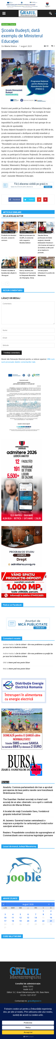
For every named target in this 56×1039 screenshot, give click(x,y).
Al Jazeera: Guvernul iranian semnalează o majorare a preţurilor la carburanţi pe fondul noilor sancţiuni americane (28, 823)
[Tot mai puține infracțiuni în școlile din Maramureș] (46, 262)
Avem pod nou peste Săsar (19, 662)
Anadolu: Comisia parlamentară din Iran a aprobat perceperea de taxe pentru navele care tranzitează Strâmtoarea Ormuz (28, 790)
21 (36, 921)
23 (51, 921)
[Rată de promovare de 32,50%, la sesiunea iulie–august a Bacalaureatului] (28, 227)
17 (5, 921)
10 (5, 917)
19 (20, 921)
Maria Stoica (10, 46)
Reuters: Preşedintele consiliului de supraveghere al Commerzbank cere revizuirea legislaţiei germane (29, 834)
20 (28, 921)
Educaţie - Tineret (8, 24)
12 (20, 917)
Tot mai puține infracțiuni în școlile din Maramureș (46, 273)
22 (43, 921)
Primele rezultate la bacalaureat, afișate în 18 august (9, 273)
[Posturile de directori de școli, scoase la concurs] (9, 227)
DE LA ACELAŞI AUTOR (13, 216)
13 (28, 917)
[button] (51, 13)
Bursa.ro (5, 782)
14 (36, 917)
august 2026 (28, 904)
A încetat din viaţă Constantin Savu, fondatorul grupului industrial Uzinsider (26, 813)
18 (13, 921)
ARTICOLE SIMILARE (12, 212)
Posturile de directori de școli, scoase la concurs (8, 238)
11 (13, 917)
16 (51, 917)
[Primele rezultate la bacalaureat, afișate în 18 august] (9, 262)
